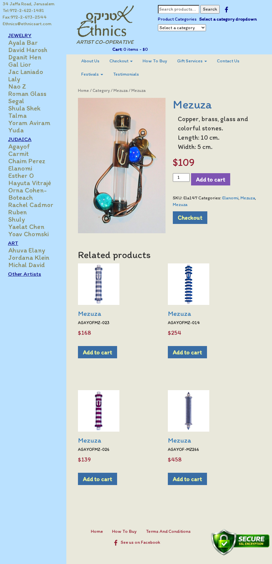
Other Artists (24, 273)
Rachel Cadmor (30, 204)
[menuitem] (90, 61)
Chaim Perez (26, 161)
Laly (14, 79)
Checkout (119, 61)
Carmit (18, 153)
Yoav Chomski (28, 234)
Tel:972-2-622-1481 (23, 10)
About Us (90, 61)
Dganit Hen (24, 57)
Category (101, 90)
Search (210, 9)
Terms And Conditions (168, 531)
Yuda (16, 130)
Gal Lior (19, 64)
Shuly (16, 219)
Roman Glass (27, 93)
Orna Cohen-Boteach (27, 193)
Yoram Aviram (29, 122)
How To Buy (155, 61)
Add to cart (210, 179)
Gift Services (190, 61)
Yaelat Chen (26, 226)
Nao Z (17, 86)
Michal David (26, 264)
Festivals (90, 74)
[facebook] (226, 9)
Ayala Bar (23, 42)
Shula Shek (24, 108)
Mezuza (120, 90)
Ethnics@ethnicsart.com (27, 24)
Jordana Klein (28, 257)
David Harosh (27, 49)
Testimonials (126, 74)
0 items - (135, 49)
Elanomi (20, 168)
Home (83, 90)
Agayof (19, 146)
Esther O (21, 175)
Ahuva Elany (26, 250)
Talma (17, 115)
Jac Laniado (25, 71)
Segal (16, 101)
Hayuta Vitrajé (29, 182)
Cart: (117, 49)
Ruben (17, 212)
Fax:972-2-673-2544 (25, 17)
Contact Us (228, 61)
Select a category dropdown (228, 19)
